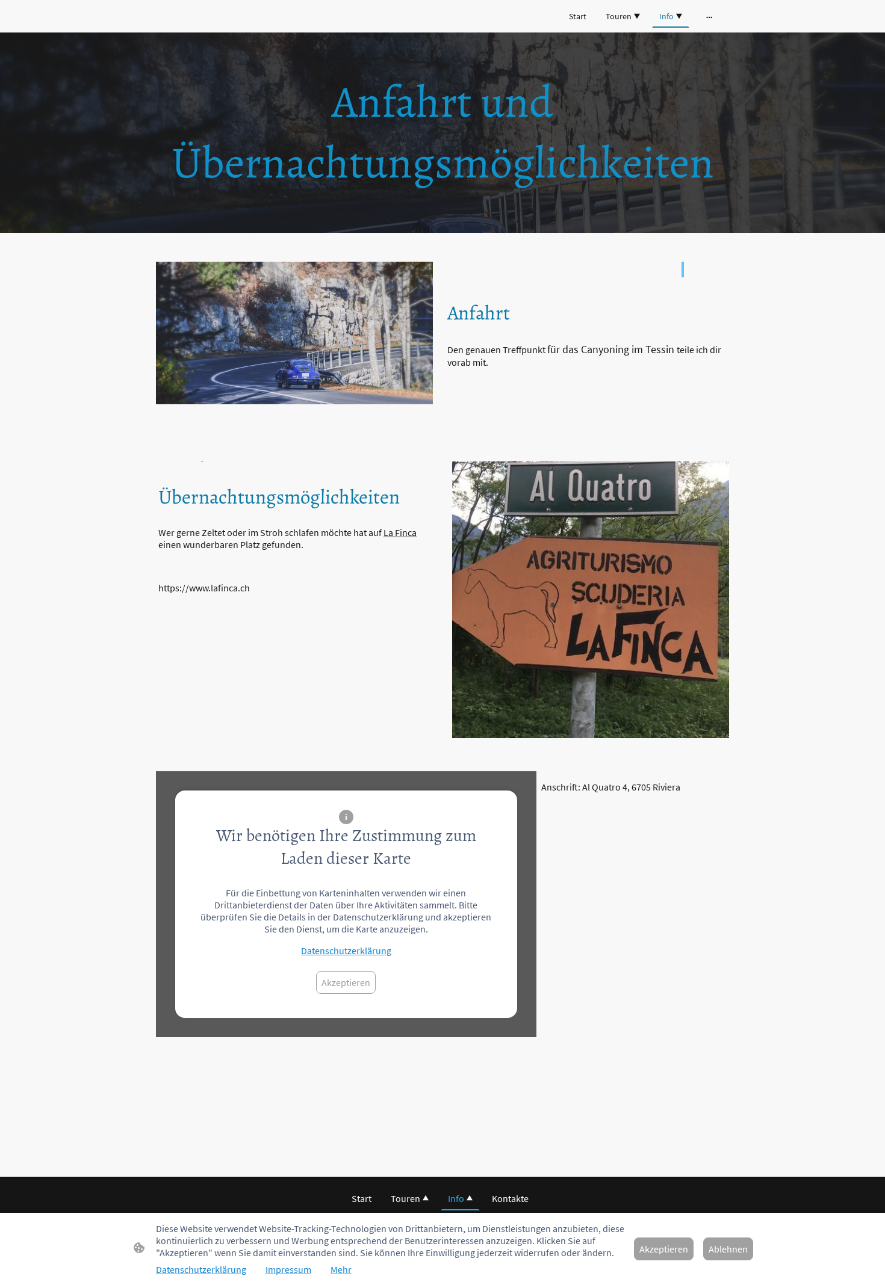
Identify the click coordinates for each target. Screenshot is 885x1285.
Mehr (341, 1269)
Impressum (288, 1269)
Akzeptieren (345, 982)
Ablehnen (728, 1249)
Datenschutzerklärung (346, 950)
